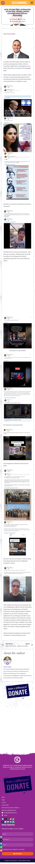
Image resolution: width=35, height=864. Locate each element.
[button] (32, 2)
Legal (3, 799)
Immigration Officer (13, 607)
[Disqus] (17, 730)
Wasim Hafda (10, 34)
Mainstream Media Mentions (9, 810)
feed (7, 252)
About (3, 797)
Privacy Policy (5, 805)
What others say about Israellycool (10, 807)
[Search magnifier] (27, 3)
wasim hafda (22, 21)
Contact (4, 802)
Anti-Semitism (15, 21)
